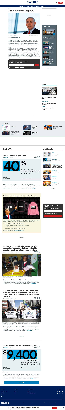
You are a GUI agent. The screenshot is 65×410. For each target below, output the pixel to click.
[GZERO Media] (32, 3)
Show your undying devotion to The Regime (20, 196)
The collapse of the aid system (51, 43)
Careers (2, 396)
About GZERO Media (35, 132)
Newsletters (21, 6)
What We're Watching (55, 164)
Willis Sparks (11, 35)
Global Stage (43, 6)
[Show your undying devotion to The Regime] (21, 207)
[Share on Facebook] (11, 37)
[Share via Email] (19, 37)
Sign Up (54, 408)
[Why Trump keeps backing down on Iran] (46, 62)
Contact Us (15, 391)
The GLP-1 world (13, 126)
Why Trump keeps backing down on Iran (51, 63)
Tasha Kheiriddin (11, 298)
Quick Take (51, 51)
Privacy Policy (17, 67)
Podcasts (31, 6)
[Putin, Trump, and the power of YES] (47, 183)
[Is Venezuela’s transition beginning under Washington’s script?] (27, 127)
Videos (28, 6)
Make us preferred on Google (34, 35)
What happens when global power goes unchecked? (51, 59)
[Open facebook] (57, 393)
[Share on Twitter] (13, 37)
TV (24, 6)
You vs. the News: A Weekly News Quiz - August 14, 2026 (56, 154)
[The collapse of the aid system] (46, 42)
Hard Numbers (54, 159)
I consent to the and (17, 67)
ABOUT (2, 389)
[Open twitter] (57, 391)
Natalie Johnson (6, 157)
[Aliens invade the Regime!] (46, 47)
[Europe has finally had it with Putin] (47, 177)
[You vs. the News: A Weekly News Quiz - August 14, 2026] (47, 154)
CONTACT (16, 389)
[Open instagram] (59, 393)
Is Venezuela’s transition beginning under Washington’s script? (36, 126)
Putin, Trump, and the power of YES (56, 184)
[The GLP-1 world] (6, 127)
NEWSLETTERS (30, 389)
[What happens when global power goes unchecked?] (46, 57)
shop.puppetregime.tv (19, 230)
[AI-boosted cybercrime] (47, 159)
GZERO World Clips (51, 56)
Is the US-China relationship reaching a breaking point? (51, 53)
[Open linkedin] (62, 391)
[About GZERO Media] (27, 132)
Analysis (43, 106)
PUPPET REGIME (36, 6)
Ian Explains (51, 42)
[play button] (49, 31)
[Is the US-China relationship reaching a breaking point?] (46, 52)
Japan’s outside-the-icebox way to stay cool (20, 345)
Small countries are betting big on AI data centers (57, 127)
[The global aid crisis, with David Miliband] (49, 90)
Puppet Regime (50, 47)
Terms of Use (22, 67)
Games (53, 152)
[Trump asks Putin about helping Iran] (47, 171)
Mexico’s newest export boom (14, 155)
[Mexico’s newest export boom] (21, 170)
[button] (60, 3)
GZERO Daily (28, 391)
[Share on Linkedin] (15, 37)
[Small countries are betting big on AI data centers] (48, 127)
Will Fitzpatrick (6, 298)
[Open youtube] (59, 391)
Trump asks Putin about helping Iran (56, 172)
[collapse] (63, 407)
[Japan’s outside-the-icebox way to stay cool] (21, 360)
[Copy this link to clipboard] (17, 37)
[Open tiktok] (62, 393)
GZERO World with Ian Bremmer (48, 36)
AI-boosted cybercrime (56, 160)
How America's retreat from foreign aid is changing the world (49, 39)
